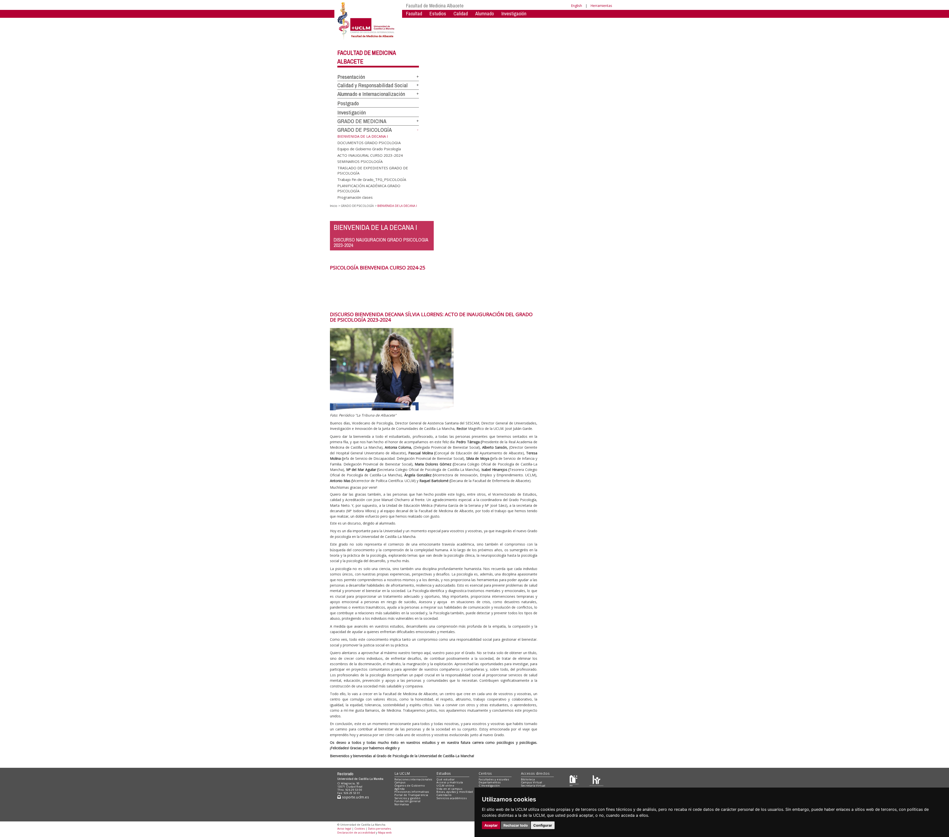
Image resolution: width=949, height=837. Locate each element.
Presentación (351, 77)
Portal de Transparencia (411, 795)
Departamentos (489, 782)
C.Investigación (489, 785)
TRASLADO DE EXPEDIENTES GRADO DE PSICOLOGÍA (372, 170)
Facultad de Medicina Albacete (435, 5)
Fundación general (407, 801)
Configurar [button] (542, 825)
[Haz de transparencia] (574, 780)
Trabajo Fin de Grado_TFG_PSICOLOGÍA (371, 179)
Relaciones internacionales (413, 779)
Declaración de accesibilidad (356, 832)
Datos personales (379, 828)
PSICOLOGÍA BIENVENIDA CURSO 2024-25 (377, 267)
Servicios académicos (451, 798)
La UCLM (402, 773)
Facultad (414, 13)
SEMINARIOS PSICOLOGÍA (360, 161)
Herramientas (601, 5)
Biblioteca (528, 779)
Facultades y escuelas (494, 779)
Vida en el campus (449, 789)
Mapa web (385, 832)
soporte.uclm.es (355, 797)
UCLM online (445, 785)
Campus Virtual (531, 782)
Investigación (513, 13)
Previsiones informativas (411, 791)
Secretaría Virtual (533, 785)
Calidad (460, 13)
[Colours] (596, 780)
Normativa (401, 804)
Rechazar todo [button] (515, 825)
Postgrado (348, 103)
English (576, 5)
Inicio (333, 206)
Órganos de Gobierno (409, 785)
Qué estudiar (445, 779)
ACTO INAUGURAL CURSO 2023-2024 (370, 155)
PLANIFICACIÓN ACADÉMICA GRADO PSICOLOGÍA (368, 188)
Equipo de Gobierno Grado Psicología (369, 148)
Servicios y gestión (407, 798)
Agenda (399, 789)
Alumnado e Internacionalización (371, 94)
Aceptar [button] (491, 825)
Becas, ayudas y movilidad (454, 791)
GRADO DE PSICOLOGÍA (364, 129)
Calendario (444, 795)
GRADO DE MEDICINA (361, 121)
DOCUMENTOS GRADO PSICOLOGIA (369, 142)
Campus (400, 782)
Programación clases (355, 197)
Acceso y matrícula (449, 782)
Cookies (359, 828)
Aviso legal (344, 828)
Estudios (443, 773)
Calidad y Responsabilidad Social (372, 85)
